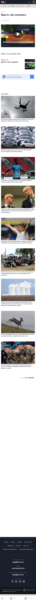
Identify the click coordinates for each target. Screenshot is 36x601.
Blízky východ (20, 6)
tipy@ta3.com (18, 562)
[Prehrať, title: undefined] (18, 33)
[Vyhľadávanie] (29, 2)
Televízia (6, 542)
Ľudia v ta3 (26, 545)
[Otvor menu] (34, 2)
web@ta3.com (18, 575)
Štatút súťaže (28, 542)
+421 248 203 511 (18, 568)
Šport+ (3, 12)
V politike (28, 6)
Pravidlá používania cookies (26, 549)
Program (13, 542)
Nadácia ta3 (10, 545)
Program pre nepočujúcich (10, 549)
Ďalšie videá (5, 45)
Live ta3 (4, 6)
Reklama (19, 542)
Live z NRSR (11, 6)
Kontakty (18, 545)
